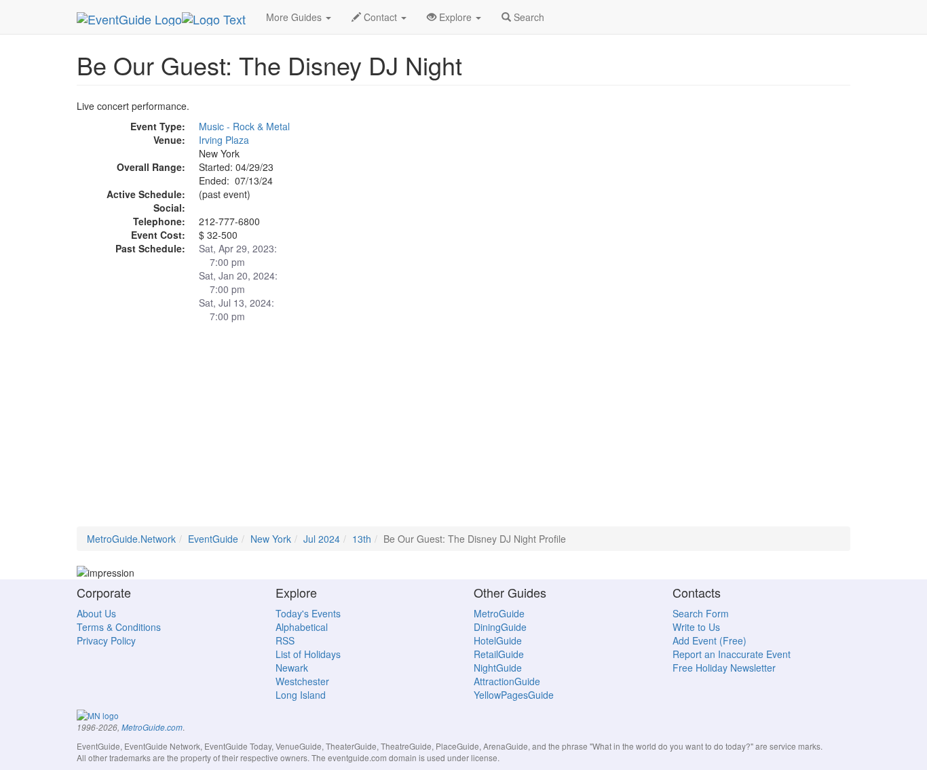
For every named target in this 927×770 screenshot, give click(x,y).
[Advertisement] (463, 431)
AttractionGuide (507, 681)
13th (361, 538)
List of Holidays (308, 654)
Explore (455, 17)
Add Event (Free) (709, 640)
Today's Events (308, 613)
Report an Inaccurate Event (732, 654)
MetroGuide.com (152, 727)
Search (527, 17)
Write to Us (696, 627)
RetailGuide (499, 654)
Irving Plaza (224, 140)
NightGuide (498, 667)
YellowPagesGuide (514, 694)
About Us (96, 613)
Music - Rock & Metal (244, 126)
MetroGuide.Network (131, 538)
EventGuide (213, 538)
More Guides (295, 17)
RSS (285, 640)
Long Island (301, 694)
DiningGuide (500, 627)
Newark (292, 667)
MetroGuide (499, 613)
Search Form (701, 613)
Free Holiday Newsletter (724, 667)
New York (270, 538)
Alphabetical (302, 627)
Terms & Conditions (119, 627)
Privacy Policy (106, 640)
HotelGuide (498, 640)
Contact (380, 17)
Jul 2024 (321, 538)
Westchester (302, 681)
